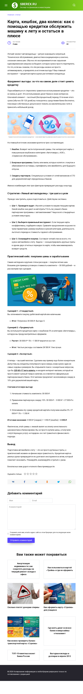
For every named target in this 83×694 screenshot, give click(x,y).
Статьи (17, 15)
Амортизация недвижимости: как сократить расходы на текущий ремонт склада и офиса (23, 568)
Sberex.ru (28, 4)
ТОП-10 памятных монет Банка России (23, 654)
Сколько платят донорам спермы (23, 607)
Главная (10, 15)
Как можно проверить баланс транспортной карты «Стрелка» (22, 641)
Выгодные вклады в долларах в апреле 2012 (59, 654)
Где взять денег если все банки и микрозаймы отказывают (59, 630)
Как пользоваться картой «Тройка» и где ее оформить (59, 568)
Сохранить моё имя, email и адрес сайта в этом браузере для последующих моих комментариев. (40, 534)
